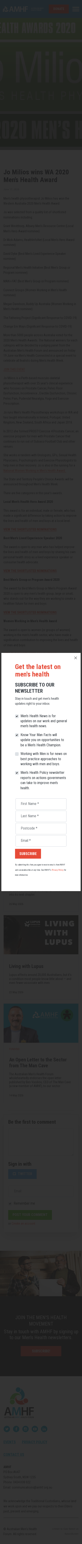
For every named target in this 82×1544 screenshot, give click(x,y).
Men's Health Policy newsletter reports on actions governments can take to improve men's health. (43, 780)
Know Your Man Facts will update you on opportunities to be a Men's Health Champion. (42, 740)
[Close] (76, 658)
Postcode (29, 828)
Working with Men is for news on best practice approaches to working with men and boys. (43, 759)
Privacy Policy (58, 870)
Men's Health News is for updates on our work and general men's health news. (43, 721)
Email (26, 840)
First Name (30, 804)
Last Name (30, 816)
